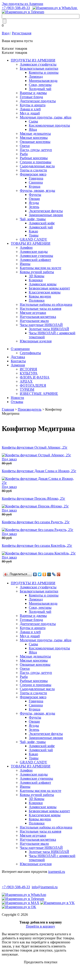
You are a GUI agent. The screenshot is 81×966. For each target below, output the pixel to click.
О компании (20, 349)
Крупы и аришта (32, 105)
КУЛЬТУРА (29, 373)
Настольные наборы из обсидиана (46, 304)
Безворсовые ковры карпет (49, 288)
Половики (37, 300)
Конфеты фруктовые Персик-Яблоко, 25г (33, 498)
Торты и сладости (33, 170)
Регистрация (21, 33)
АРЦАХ (26, 381)
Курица (34, 186)
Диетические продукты (38, 101)
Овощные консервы (35, 142)
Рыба (24, 154)
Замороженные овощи (46, 215)
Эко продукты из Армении (22, 4)
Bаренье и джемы (33, 93)
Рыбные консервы (34, 158)
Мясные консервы (34, 138)
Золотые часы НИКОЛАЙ (49, 329)
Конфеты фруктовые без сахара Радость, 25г (36, 522)
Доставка (18, 357)
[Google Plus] (58, 574)
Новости (17, 398)
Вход (5, 33)
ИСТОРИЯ (28, 369)
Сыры (33, 121)
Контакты (18, 361)
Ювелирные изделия (36, 341)
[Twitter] (39, 574)
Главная (8, 409)
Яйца (33, 129)
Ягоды (34, 203)
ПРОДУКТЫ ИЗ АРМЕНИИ (33, 60)
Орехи (25, 146)
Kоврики (36, 280)
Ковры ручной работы (37, 272)
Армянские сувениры (36, 256)
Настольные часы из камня (40, 308)
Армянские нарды (34, 251)
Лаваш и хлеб (30, 109)
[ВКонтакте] (35, 574)
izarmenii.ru (56, 872)
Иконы (25, 264)
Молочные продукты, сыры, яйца (45, 117)
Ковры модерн (40, 296)
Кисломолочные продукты (49, 125)
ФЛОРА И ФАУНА (35, 377)
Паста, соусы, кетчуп (36, 150)
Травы (33, 235)
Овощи (34, 199)
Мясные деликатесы (35, 133)
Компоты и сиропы (43, 72)
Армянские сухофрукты (38, 64)
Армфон (26, 247)
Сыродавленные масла (37, 166)
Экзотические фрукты (46, 211)
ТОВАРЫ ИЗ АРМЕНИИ (30, 243)
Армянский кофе (42, 223)
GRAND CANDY (33, 239)
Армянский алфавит (35, 260)
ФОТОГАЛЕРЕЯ (33, 385)
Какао (33, 231)
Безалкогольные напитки (39, 68)
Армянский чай (41, 227)
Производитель (29, 409)
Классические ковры (45, 292)
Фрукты (35, 195)
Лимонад (36, 76)
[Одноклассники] (44, 574)
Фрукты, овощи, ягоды (37, 190)
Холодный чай (40, 89)
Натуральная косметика (38, 317)
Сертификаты (30, 353)
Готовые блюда (31, 97)
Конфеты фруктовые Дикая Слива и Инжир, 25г (39, 471)
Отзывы (17, 402)
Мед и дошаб (30, 113)
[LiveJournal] (54, 574)
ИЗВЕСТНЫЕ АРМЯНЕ (39, 393)
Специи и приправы (35, 162)
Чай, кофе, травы (33, 219)
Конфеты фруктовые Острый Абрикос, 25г (35, 447)
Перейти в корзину (40, 926)
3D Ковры (36, 276)
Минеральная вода (43, 81)
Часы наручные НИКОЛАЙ (41, 325)
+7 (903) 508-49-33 (16, 8)
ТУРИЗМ (27, 389)
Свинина (36, 182)
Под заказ (9, 459)
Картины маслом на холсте (40, 268)
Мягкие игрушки (33, 313)
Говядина (36, 178)
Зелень (34, 207)
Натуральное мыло (34, 321)
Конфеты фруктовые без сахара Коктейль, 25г (37, 545)
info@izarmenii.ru (45, 887)
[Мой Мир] (49, 574)
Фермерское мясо (33, 174)
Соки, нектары (40, 85)
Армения (18, 365)
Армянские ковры (42, 284)
